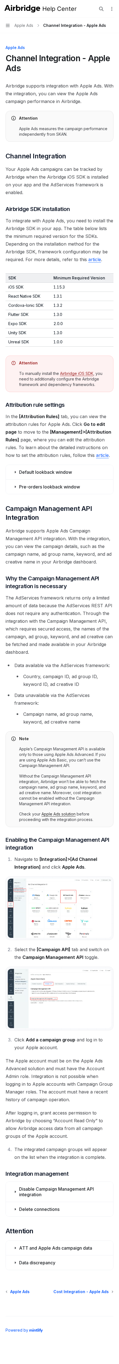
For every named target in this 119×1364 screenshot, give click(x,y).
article (94, 259)
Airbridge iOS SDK (76, 373)
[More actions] (112, 9)
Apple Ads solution (59, 814)
